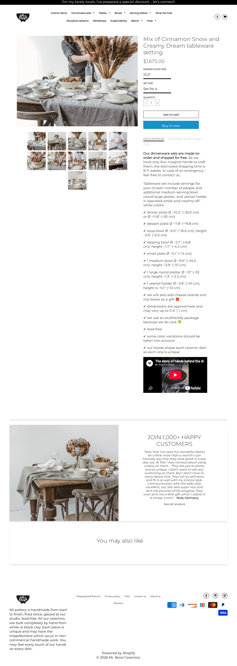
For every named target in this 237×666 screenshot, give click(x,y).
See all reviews (174, 504)
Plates (103, 12)
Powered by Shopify (118, 653)
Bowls (118, 12)
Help (150, 20)
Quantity (149, 97)
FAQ (146, 144)
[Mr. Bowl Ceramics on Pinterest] (225, 597)
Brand (135, 20)
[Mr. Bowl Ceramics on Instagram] (215, 597)
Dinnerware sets (81, 12)
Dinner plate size (154, 69)
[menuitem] (59, 12)
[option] (77, 81)
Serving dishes (139, 12)
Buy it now (171, 126)
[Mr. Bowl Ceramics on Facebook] (206, 597)
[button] (171, 114)
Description (153, 139)
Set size (148, 83)
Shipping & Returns (185, 139)
